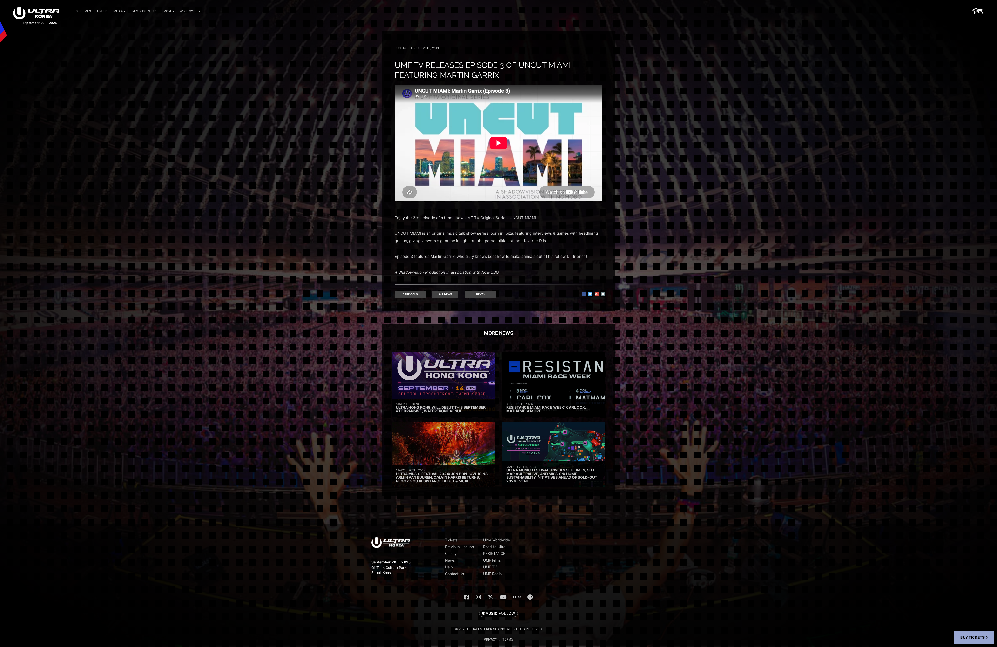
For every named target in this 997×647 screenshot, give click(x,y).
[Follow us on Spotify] (530, 597)
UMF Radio (492, 573)
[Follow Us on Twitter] (490, 597)
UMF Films (492, 560)
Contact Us (454, 573)
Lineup (102, 11)
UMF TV (490, 567)
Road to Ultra (494, 546)
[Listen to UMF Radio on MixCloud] (517, 597)
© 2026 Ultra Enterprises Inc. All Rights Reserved (498, 629)
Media (118, 11)
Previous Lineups (144, 11)
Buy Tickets (972, 637)
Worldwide (188, 11)
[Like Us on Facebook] (467, 597)
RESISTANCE (494, 553)
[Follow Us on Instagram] (478, 597)
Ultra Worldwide (496, 540)
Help (449, 567)
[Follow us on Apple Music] (498, 614)
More (168, 11)
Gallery (451, 553)
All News (445, 294)
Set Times (83, 11)
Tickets (451, 540)
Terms (507, 639)
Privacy (490, 639)
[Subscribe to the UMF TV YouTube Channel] (503, 597)
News (450, 560)
